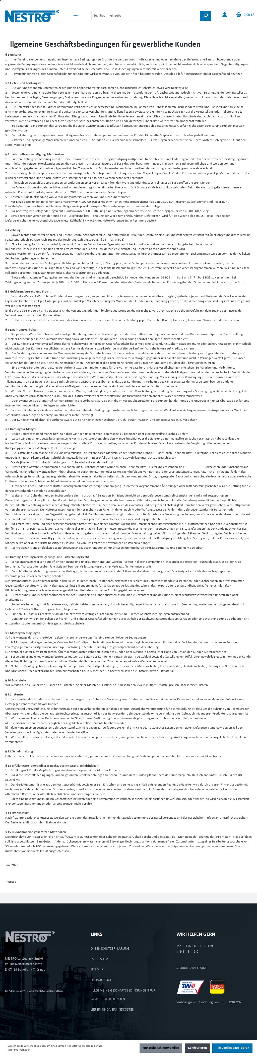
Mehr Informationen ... (20, 1050)
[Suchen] (205, 16)
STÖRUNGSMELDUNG (192, 968)
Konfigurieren (197, 1047)
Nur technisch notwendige (161, 1047)
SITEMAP (97, 969)
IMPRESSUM (99, 959)
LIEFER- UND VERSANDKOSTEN (112, 1010)
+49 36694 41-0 (187, 952)
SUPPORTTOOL (101, 980)
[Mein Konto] (224, 15)
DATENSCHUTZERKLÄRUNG (110, 949)
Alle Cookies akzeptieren (232, 1047)
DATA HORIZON (230, 1002)
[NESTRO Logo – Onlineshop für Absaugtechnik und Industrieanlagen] (32, 15)
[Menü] (75, 16)
